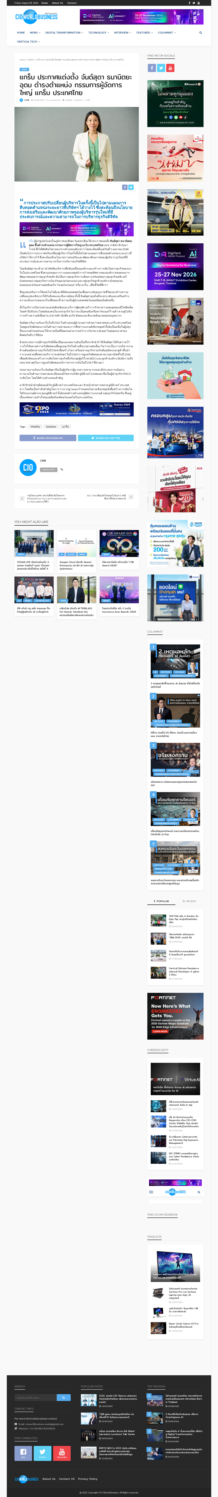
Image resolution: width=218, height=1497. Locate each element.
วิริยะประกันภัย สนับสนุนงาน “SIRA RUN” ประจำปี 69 (181, 936)
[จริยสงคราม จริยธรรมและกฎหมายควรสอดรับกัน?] (175, 760)
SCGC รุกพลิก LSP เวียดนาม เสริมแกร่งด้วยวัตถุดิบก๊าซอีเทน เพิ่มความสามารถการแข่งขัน (118, 1399)
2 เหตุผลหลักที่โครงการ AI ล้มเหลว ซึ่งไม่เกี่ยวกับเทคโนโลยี (175, 685)
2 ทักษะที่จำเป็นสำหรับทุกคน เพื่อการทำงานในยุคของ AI (182, 1416)
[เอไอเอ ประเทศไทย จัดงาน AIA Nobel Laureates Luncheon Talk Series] (89, 1435)
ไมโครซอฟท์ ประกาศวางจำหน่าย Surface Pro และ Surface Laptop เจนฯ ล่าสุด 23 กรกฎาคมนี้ (183, 1293)
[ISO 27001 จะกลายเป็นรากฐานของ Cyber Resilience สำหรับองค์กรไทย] (158, 1158)
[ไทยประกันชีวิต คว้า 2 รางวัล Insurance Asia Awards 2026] (119, 590)
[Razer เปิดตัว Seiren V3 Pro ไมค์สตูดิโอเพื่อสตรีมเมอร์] (158, 1328)
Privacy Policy (88, 1479)
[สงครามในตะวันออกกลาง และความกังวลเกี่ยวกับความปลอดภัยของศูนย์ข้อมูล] (175, 858)
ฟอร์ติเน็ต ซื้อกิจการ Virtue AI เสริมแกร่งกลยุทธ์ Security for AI (174, 1089)
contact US (67, 1479)
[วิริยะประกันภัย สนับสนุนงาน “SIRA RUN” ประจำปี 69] (158, 939)
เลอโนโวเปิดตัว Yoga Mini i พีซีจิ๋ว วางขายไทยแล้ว (183, 1310)
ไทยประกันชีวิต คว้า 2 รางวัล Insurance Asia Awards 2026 (119, 610)
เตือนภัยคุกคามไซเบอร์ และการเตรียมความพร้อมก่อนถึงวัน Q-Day (175, 833)
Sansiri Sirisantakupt (183, 676)
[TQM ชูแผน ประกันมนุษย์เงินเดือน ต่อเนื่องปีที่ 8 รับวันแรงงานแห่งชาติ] (89, 1418)
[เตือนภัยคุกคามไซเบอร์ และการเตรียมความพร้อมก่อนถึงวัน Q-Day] (175, 809)
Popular (162, 901)
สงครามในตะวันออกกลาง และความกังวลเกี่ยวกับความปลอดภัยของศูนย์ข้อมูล (175, 882)
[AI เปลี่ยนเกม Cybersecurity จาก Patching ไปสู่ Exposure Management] (158, 1141)
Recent (191, 901)
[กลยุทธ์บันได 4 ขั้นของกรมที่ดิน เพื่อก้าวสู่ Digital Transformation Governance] (155, 1435)
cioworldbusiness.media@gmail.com (45, 1424)
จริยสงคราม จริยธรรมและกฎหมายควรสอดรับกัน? (174, 783)
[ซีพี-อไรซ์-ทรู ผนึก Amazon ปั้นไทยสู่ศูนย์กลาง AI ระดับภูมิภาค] (34, 590)
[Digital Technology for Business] (36, 17)
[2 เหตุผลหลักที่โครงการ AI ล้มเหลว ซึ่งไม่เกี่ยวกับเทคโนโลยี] (175, 661)
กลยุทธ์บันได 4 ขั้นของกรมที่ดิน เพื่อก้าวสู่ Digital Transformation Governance (184, 1434)
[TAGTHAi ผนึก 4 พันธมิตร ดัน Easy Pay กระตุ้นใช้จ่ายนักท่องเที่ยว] (158, 920)
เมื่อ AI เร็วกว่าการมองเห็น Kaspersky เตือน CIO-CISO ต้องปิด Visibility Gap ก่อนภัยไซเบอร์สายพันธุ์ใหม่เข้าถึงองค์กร (184, 1122)
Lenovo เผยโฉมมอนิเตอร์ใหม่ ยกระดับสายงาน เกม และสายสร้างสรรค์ (175, 1276)
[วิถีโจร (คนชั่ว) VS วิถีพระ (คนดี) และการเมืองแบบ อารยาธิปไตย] (175, 711)
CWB (26, 100)
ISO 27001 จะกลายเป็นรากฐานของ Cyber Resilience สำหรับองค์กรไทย (184, 1156)
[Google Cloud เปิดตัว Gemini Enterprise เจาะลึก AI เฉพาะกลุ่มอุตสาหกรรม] (76, 543)
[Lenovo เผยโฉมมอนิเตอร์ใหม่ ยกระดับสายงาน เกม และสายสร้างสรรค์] (175, 1266)
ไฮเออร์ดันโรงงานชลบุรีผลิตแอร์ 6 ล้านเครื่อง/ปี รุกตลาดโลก (183, 953)
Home (44, 3)
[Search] (201, 32)
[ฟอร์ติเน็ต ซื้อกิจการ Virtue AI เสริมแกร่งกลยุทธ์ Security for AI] (175, 1079)
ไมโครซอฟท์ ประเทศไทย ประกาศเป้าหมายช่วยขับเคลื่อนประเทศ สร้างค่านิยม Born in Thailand (184, 1399)
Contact (72, 3)
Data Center (191, 865)
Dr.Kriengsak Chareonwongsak (172, 725)
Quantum (190, 819)
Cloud (71, 554)
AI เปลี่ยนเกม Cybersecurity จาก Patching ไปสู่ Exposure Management (183, 1140)
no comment (55, 100)
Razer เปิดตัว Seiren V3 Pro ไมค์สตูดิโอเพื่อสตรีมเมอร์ (184, 1325)
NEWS (33, 32)
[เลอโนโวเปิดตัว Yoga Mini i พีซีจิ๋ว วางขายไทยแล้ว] (158, 1313)
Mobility (68, 100)
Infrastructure (163, 869)
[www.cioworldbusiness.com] (26, 1478)
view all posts (49, 470)
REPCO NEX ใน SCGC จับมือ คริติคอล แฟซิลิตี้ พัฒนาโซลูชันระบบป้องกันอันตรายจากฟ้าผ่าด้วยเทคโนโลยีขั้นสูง (117, 1451)
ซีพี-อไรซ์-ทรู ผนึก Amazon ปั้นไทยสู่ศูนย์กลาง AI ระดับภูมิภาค (33, 610)
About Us (57, 3)
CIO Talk (179, 672)
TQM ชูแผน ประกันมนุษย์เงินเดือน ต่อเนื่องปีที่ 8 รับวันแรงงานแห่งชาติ (116, 1416)
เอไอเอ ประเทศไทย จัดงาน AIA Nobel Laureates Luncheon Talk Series (117, 1433)
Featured (143, 32)
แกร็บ (87, 100)
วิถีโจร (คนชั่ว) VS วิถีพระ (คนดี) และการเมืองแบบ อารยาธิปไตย (174, 734)
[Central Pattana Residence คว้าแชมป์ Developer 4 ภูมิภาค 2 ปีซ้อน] (158, 973)
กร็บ (31, 240)
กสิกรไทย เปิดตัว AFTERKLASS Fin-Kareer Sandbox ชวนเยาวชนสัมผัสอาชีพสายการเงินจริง (77, 612)
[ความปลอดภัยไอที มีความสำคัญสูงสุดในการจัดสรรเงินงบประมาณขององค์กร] (155, 1454)
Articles (165, 672)
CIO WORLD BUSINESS (42, 1428)
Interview (121, 32)
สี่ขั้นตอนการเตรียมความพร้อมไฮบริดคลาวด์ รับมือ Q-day (183, 1103)
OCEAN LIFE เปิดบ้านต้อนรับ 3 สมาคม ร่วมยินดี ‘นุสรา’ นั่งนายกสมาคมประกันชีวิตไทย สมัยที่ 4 (33, 566)
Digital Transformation (62, 32)
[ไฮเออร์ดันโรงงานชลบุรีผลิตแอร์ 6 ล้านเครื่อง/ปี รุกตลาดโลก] (158, 956)
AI (62, 554)
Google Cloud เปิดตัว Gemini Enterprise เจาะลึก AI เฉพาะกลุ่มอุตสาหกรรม (77, 566)
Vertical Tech (27, 41)
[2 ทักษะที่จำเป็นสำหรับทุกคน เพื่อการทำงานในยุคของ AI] (155, 1418)
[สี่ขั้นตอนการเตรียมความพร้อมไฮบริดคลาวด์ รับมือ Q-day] (158, 1106)
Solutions (79, 100)
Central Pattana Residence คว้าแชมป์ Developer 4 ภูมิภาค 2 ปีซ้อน (184, 971)
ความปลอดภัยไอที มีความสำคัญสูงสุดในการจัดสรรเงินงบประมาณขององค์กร (184, 1451)
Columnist (165, 32)
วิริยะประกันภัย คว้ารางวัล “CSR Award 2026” (118, 564)
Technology (97, 32)
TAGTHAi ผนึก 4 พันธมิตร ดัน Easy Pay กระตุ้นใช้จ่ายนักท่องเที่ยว (183, 919)
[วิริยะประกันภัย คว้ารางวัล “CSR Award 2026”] (119, 543)
